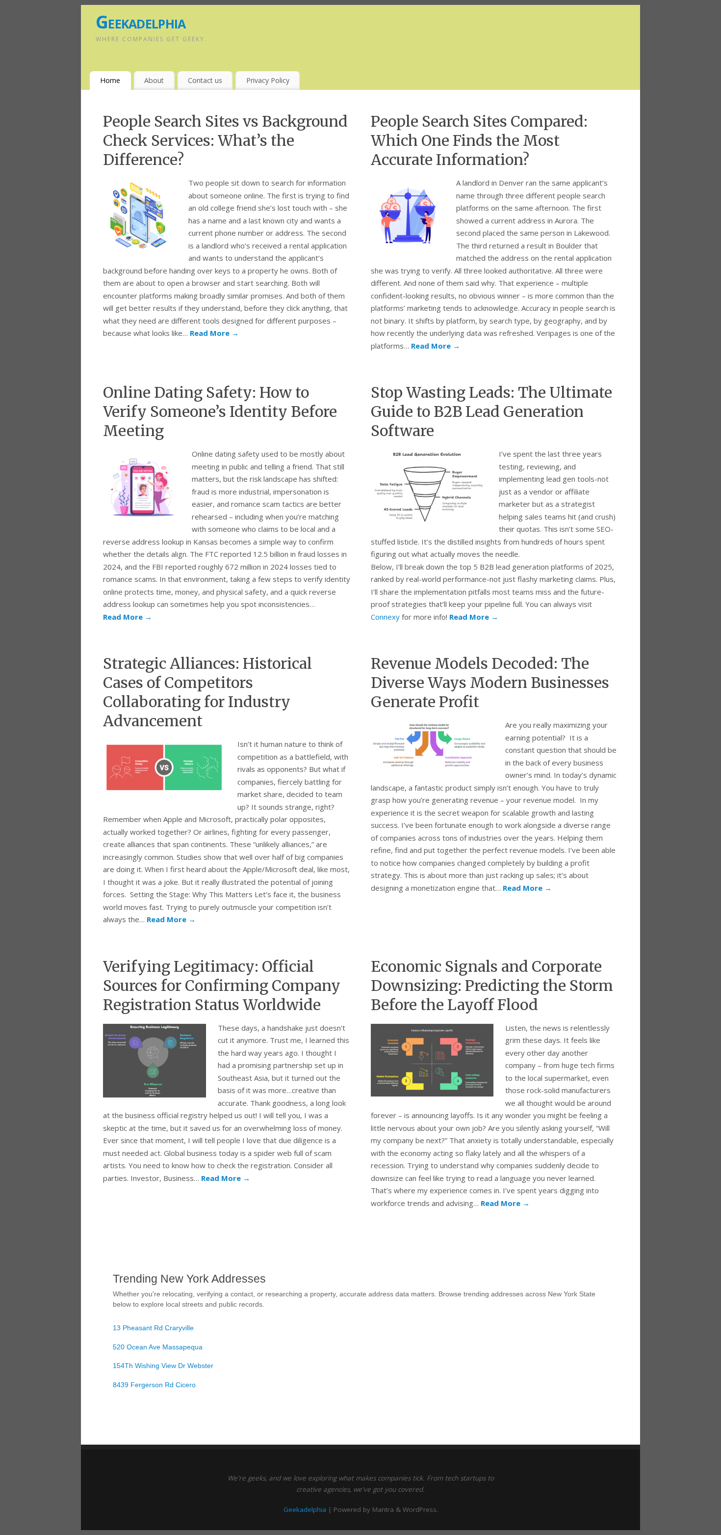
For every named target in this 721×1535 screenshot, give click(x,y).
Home (110, 80)
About (154, 80)
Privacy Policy (267, 80)
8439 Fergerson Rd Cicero (154, 1385)
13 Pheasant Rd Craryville (153, 1328)
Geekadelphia (140, 22)
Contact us (205, 80)
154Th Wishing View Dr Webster (163, 1366)
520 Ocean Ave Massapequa (158, 1347)
